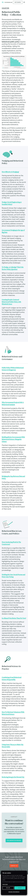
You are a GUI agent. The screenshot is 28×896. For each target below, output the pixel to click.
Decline (8, 887)
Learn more (5, 884)
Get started (18, 2)
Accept (20, 887)
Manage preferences (14, 891)
